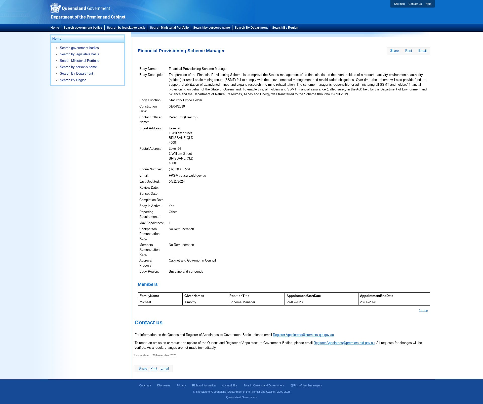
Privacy (181, 385)
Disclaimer (163, 385)
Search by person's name (211, 27)
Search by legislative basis (126, 27)
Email (422, 51)
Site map (399, 3)
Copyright (145, 385)
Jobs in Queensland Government (264, 385)
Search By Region (285, 27)
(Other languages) (306, 385)
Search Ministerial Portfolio (169, 27)
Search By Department (251, 27)
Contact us (415, 3)
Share (394, 51)
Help (428, 3)
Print (408, 51)
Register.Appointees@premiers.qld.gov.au (303, 335)
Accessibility (229, 385)
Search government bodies (83, 27)
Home (55, 27)
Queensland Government (241, 397)
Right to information (204, 385)
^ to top (423, 310)
